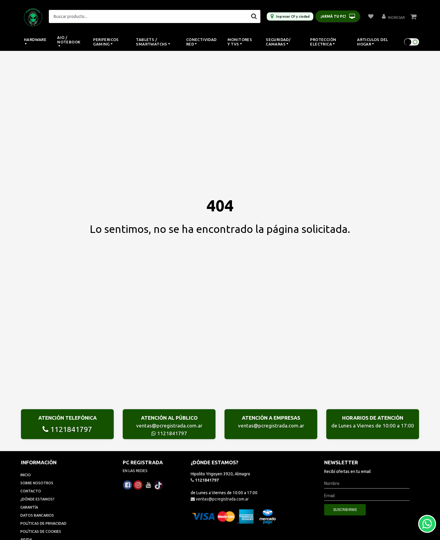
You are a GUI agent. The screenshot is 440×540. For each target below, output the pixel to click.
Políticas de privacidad (43, 523)
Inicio (25, 475)
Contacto (30, 491)
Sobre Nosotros (36, 483)
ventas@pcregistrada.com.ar (169, 425)
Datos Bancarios (37, 515)
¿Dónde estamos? (37, 499)
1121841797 (70, 429)
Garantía (29, 507)
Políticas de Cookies (40, 531)
